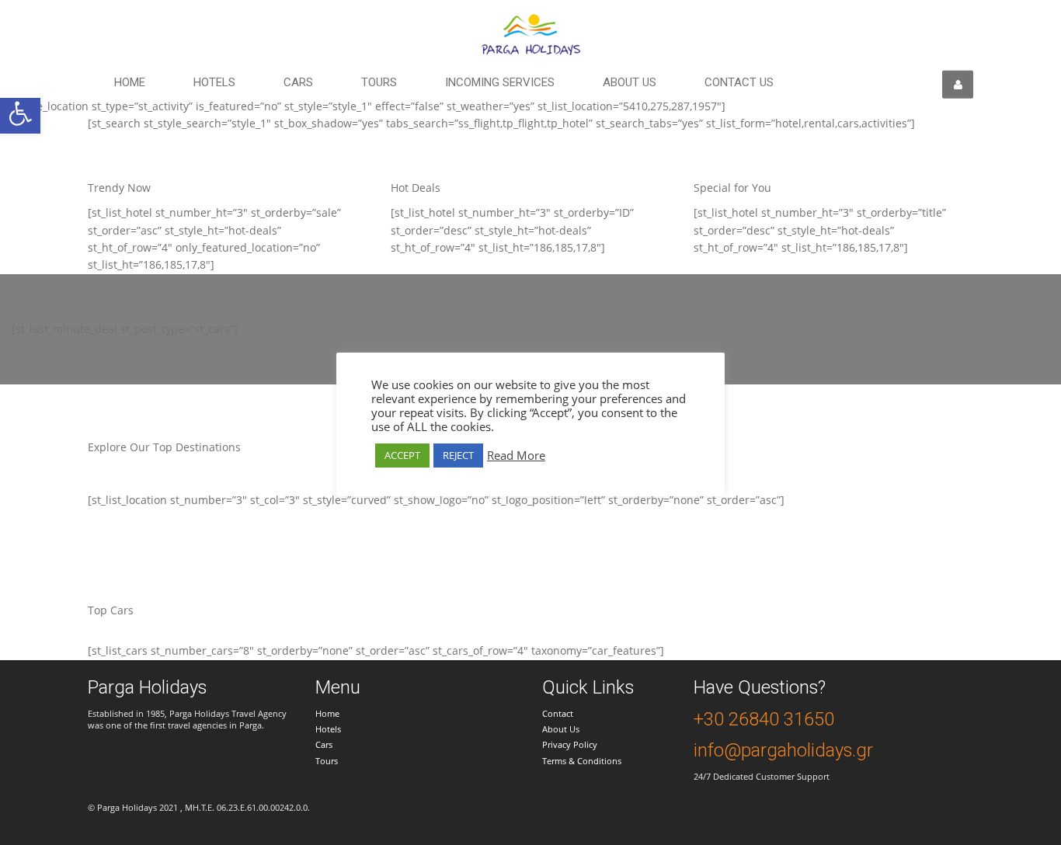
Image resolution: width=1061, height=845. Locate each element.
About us (629, 82)
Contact (557, 713)
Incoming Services (500, 82)
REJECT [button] (458, 455)
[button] (20, 113)
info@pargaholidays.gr (783, 750)
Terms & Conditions (581, 761)
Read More (516, 455)
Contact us (739, 82)
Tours (379, 82)
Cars (298, 82)
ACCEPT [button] (402, 455)
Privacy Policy (569, 744)
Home (129, 82)
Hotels (214, 82)
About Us (560, 729)
